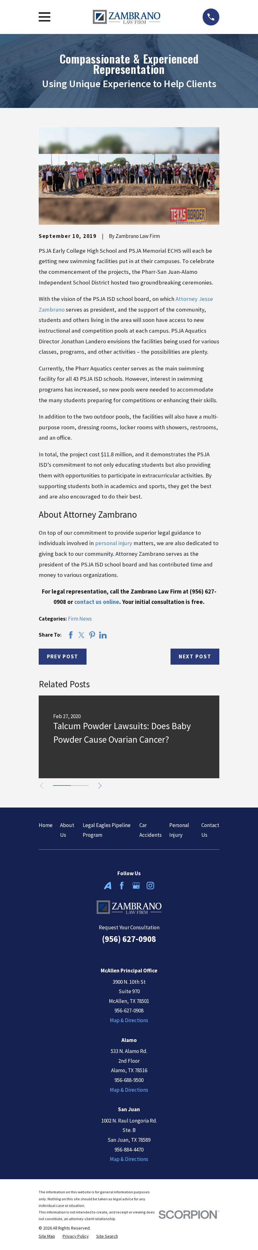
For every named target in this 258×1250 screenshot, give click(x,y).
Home (46, 825)
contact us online (96, 601)
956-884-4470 (129, 1149)
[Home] (126, 17)
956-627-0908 (129, 1010)
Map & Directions (129, 1020)
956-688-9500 (129, 1080)
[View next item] (100, 786)
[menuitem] (47, 1236)
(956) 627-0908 (129, 938)
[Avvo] (107, 885)
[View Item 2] (80, 785)
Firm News (80, 618)
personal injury (113, 543)
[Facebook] (122, 885)
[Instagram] (150, 885)
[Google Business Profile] (136, 885)
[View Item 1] (62, 785)
